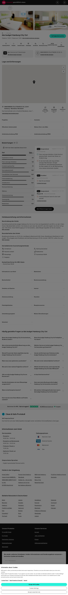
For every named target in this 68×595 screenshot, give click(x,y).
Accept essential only (34, 592)
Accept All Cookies (34, 584)
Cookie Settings (34, 588)
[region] (34, 579)
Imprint (25, 580)
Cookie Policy (4, 580)
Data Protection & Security (16, 580)
